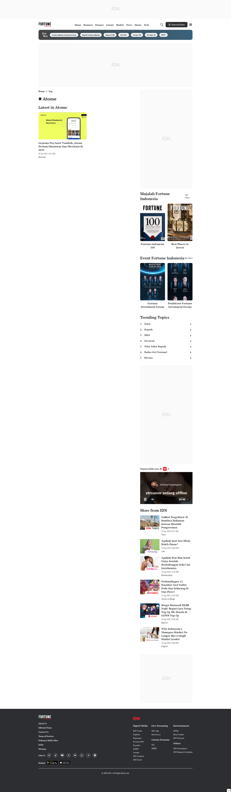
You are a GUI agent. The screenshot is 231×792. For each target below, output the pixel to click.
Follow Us (41, 755)
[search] (162, 25)
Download (41, 763)
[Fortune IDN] (45, 24)
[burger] (190, 24)
